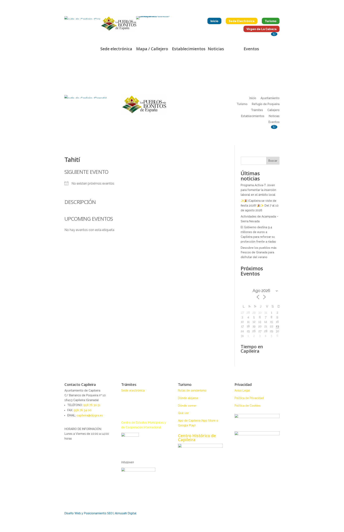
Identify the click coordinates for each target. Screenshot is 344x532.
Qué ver (183, 413)
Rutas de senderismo (192, 390)
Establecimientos (252, 116)
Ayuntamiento (270, 98)
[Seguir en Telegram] (93, 50)
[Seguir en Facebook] (69, 50)
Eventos (274, 122)
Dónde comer (187, 405)
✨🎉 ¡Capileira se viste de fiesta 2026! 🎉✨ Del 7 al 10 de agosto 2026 (260, 205)
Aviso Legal (242, 390)
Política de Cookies (247, 405)
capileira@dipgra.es (90, 415)
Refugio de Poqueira (266, 104)
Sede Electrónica (241, 21)
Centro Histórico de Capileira (197, 437)
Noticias (274, 116)
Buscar (272, 160)
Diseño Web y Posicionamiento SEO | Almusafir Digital (100, 513)
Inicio (214, 21)
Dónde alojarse (188, 398)
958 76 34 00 (82, 410)
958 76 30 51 (92, 405)
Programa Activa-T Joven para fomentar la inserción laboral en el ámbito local (258, 190)
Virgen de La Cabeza (261, 29)
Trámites (257, 110)
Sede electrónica (133, 390)
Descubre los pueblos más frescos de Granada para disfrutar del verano (259, 252)
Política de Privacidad (249, 398)
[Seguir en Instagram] (77, 50)
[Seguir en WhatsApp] (82, 58)
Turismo (271, 21)
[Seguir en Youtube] (85, 50)
